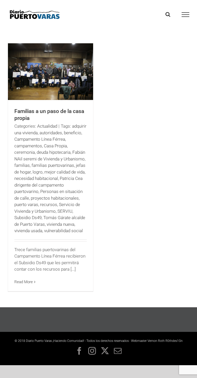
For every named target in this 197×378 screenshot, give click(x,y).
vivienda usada (28, 230)
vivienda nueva (60, 224)
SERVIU (64, 211)
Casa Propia (55, 145)
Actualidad (47, 126)
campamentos (28, 145)
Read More (23, 282)
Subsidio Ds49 (28, 217)
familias (22, 165)
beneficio (72, 132)
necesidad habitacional (36, 178)
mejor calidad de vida (64, 172)
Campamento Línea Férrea (39, 139)
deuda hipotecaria (54, 152)
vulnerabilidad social (63, 230)
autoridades (51, 132)
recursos (48, 204)
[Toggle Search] (167, 14)
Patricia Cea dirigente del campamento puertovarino (48, 185)
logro (38, 172)
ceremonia (24, 152)
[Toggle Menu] (185, 14)
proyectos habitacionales (55, 198)
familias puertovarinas (53, 165)
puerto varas (26, 204)
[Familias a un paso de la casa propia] (50, 71)
